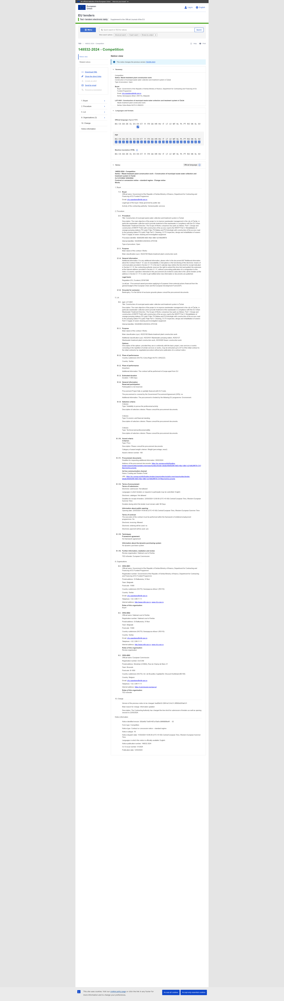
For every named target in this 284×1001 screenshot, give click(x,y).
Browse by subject (148, 35)
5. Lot (83, 112)
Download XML (91, 72)
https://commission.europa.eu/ (146, 687)
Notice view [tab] (84, 57)
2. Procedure (86, 106)
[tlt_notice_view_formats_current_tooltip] (199, 165)
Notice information (88, 129)
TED (79, 43)
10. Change (86, 123)
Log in (190, 7)
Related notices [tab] (85, 62)
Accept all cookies (171, 992)
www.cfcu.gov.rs (158, 602)
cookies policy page (118, 991)
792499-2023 (150, 62)
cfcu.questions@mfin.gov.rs (131, 93)
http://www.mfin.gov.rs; (143, 602)
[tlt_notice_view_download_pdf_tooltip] (116, 141)
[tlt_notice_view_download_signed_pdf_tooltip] (138, 126)
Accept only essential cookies (193, 992)
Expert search (133, 35)
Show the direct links (93, 76)
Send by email (90, 85)
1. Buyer (84, 101)
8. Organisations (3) (89, 118)
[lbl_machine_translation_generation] (137, 150)
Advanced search (120, 35)
